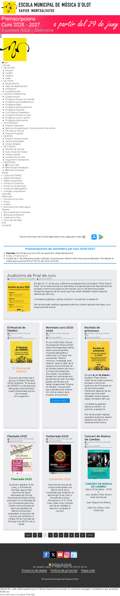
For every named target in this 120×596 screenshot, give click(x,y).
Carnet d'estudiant (14, 141)
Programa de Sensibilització (19, 102)
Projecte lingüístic (14, 133)
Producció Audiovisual (15, 186)
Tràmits (5, 209)
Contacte (6, 225)
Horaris (7, 204)
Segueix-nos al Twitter (53, 555)
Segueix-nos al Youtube (60, 555)
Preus (7, 201)
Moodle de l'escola (14, 149)
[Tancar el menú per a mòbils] (1, 37)
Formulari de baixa (13, 220)
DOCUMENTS (11, 123)
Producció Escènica (14, 183)
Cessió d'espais (12, 144)
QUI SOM (8, 81)
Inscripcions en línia (15, 157)
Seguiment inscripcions (17, 159)
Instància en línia (12, 217)
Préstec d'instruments (16, 138)
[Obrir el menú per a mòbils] (1, 35)
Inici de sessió (74, 555)
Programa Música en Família (19, 99)
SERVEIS (8, 136)
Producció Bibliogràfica (15, 188)
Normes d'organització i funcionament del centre (30, 128)
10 (83, 535)
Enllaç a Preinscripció (17, 256)
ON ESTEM (9, 68)
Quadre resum (12, 96)
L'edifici (9, 73)
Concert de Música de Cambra (98, 438)
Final (90, 535)
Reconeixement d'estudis (17, 212)
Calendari (6, 194)
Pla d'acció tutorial (14, 131)
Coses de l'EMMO (13, 175)
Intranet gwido (12, 154)
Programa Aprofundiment (18, 107)
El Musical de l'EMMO (16, 329)
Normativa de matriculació (17, 207)
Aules (8, 78)
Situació (9, 70)
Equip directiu (12, 83)
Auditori (9, 75)
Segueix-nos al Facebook (46, 555)
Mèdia (5, 173)
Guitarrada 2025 (57, 436)
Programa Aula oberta (16, 120)
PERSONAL (10, 162)
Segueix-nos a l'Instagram (67, 555)
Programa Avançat (14, 110)
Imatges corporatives (14, 191)
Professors (10, 89)
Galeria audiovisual (13, 180)
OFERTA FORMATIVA (15, 94)
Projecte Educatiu (14, 125)
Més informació (8, 594)
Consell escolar (12, 91)
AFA (4, 222)
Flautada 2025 (17, 436)
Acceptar (21, 594)
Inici (28, 535)
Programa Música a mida (18, 115)
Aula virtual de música (16, 152)
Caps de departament (16, 86)
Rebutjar (30, 594)
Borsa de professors (14, 215)
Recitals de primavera (92, 329)
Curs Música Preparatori (17, 112)
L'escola (6, 65)
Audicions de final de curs (31, 275)
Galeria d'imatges (12, 178)
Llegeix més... (59, 401)
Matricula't (7, 196)
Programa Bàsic (13, 104)
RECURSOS (10, 146)
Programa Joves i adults (17, 117)
